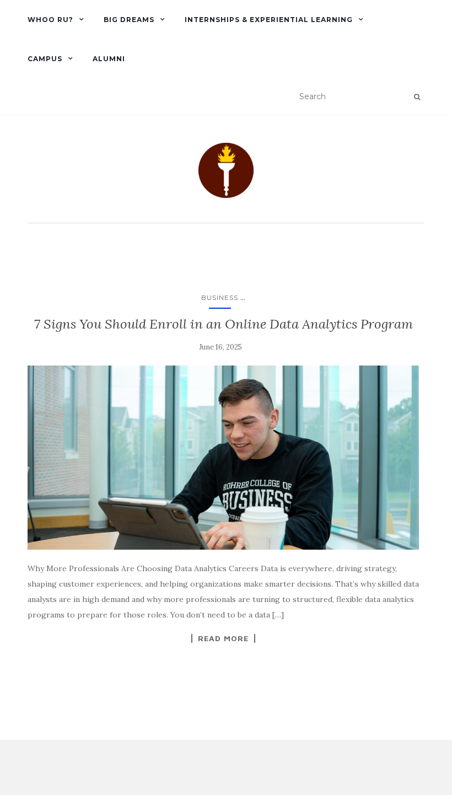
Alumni (109, 59)
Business (219, 297)
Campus (45, 59)
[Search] (417, 97)
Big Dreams (129, 19)
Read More (223, 638)
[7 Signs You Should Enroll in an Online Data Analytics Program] (223, 458)
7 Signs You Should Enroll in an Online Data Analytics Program (223, 323)
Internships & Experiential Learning (269, 19)
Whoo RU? (50, 19)
